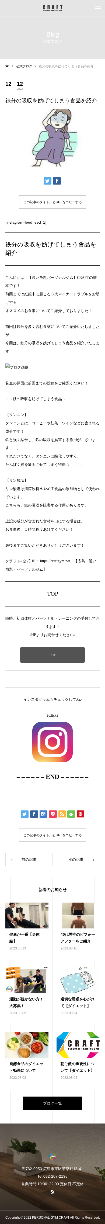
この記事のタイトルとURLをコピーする (52, 202)
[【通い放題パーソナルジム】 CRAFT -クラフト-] (52, 8)
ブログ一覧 (52, 1103)
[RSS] (52, 1191)
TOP (52, 655)
